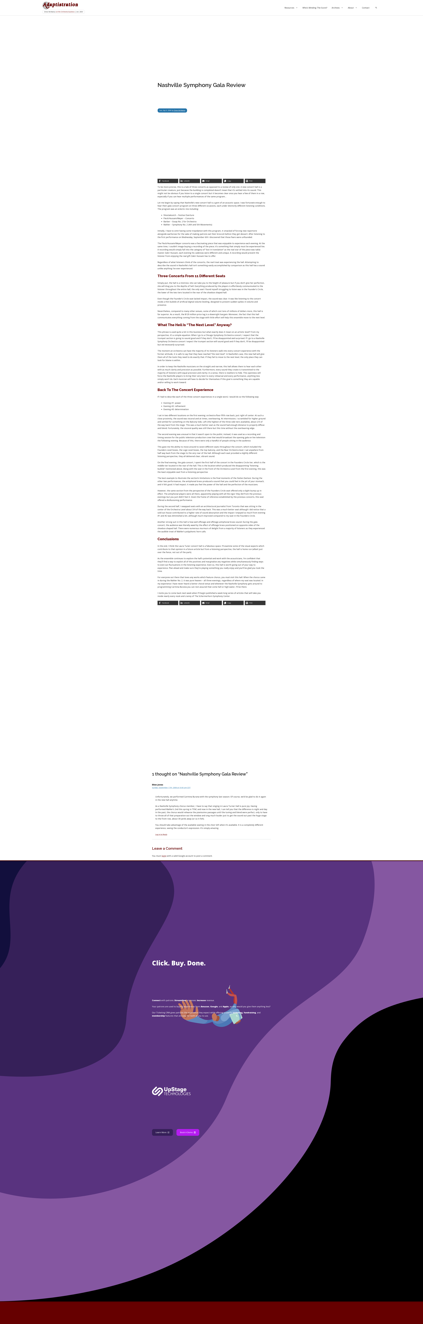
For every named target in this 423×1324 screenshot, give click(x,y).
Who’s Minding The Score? (314, 7)
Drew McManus (179, 110)
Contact (365, 7)
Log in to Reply (161, 834)
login (164, 856)
